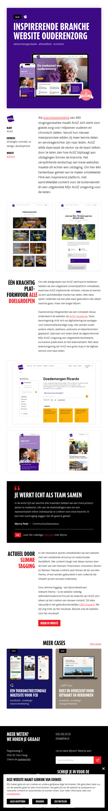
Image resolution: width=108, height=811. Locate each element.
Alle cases (95, 644)
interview (49, 534)
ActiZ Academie (78, 316)
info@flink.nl (62, 738)
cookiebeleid (13, 793)
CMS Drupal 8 (87, 604)
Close (103, 768)
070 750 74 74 (63, 734)
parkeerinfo (24, 759)
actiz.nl (11, 156)
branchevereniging (56, 117)
